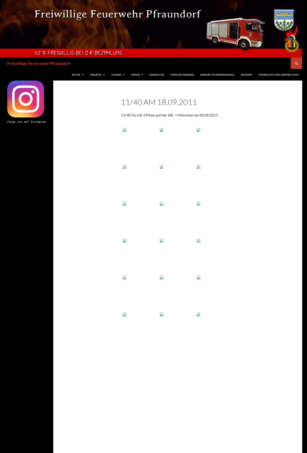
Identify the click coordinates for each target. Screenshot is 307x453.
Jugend (116, 74)
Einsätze (95, 74)
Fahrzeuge (156, 74)
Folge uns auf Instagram (26, 121)
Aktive (76, 74)
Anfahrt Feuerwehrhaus (217, 74)
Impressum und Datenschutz (279, 74)
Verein (135, 74)
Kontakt (247, 74)
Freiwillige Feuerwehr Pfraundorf (38, 63)
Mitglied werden (182, 74)
